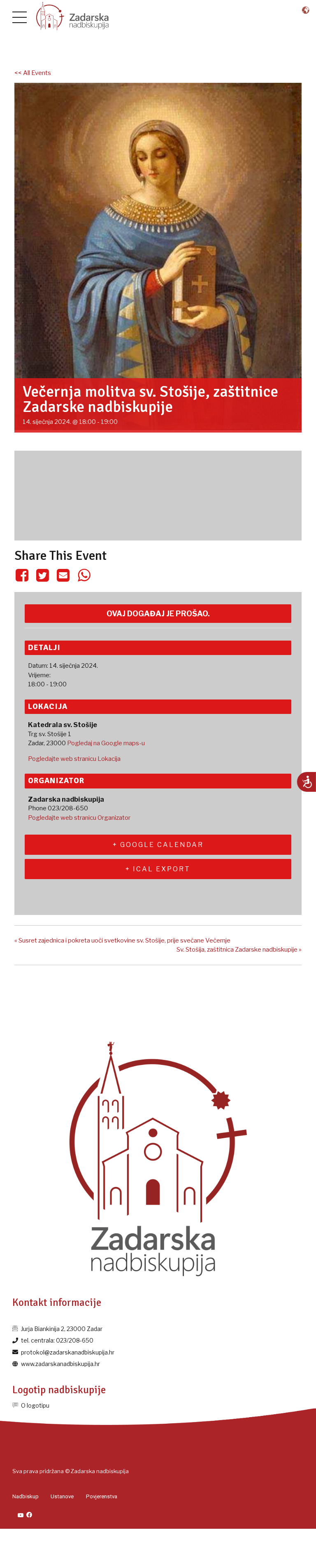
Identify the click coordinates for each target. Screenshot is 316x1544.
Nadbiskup (25, 1496)
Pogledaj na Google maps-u (106, 743)
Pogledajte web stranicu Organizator (79, 817)
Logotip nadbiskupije (59, 1389)
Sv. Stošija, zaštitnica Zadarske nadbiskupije (239, 949)
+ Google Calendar (158, 845)
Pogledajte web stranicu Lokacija (74, 759)
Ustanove (62, 1496)
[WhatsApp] (84, 575)
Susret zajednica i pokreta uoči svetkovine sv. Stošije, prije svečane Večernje (122, 940)
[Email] (63, 575)
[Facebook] (23, 575)
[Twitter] (42, 575)
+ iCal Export (158, 869)
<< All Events (32, 73)
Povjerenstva (101, 1496)
